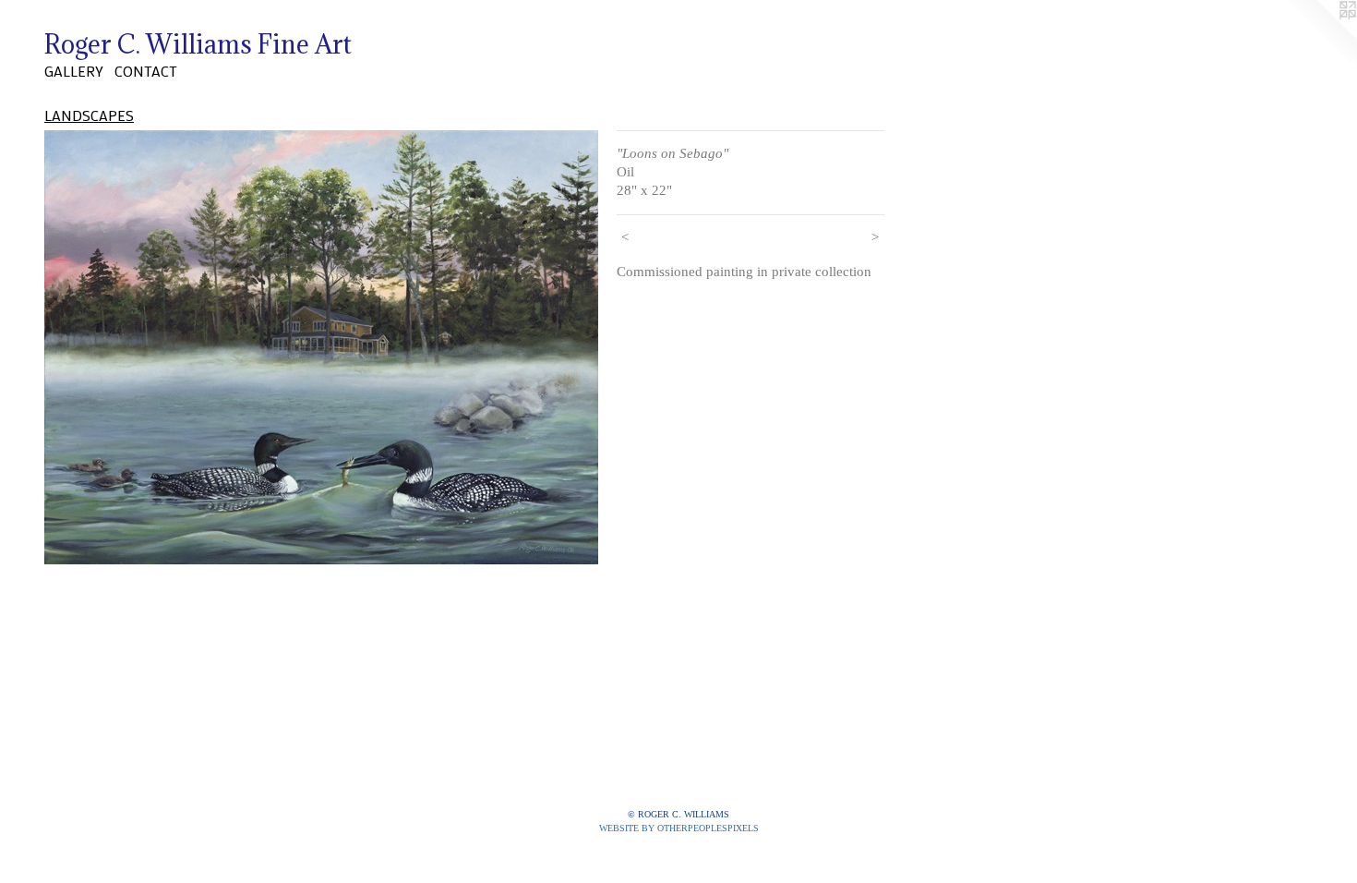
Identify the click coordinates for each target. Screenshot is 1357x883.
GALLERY (73, 70)
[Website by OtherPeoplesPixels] (1320, 37)
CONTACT (145, 70)
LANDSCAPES (89, 115)
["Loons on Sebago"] (321, 347)
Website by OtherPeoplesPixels (679, 828)
